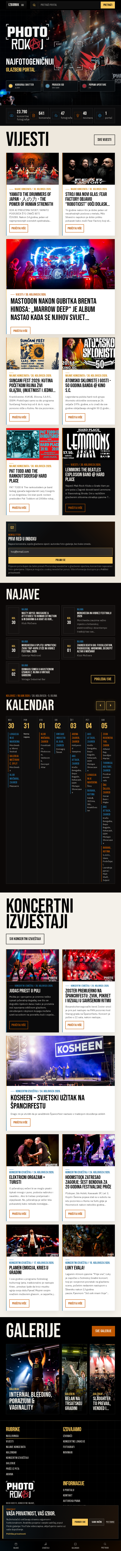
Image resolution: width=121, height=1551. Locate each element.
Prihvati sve (80, 1522)
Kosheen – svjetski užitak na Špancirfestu (48, 1102)
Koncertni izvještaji (17, 1458)
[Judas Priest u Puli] (32, 965)
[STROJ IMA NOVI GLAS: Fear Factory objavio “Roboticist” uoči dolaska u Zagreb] (88, 169)
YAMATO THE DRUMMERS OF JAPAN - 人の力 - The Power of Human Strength (31, 199)
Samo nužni (97, 1522)
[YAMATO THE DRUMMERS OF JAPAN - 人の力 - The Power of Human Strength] (32, 169)
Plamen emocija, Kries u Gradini (28, 1270)
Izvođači (67, 1436)
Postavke (110, 1522)
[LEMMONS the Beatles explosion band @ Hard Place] (88, 444)
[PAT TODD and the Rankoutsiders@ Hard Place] (32, 444)
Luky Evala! (74, 1268)
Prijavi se (60, 560)
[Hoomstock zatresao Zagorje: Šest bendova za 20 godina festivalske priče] (88, 1150)
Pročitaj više (19, 228)
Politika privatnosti (16, 1533)
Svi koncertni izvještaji (25, 939)
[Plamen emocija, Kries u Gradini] (32, 1241)
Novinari (67, 1452)
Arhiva (9, 1474)
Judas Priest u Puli (24, 991)
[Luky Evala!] (88, 1241)
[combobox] (69, 5)
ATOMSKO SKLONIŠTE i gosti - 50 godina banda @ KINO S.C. (88, 386)
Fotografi (69, 1447)
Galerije (10, 1463)
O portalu (68, 1490)
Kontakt (67, 1495)
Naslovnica (12, 1436)
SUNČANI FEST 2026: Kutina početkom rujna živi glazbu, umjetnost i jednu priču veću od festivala (31, 388)
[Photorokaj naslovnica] (27, 37)
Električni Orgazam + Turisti (27, 1179)
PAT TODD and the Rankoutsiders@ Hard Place (28, 476)
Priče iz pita (12, 1469)
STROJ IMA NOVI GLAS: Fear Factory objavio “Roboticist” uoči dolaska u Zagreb (87, 201)
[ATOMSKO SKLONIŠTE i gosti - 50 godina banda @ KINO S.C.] (88, 354)
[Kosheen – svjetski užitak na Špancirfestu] (60, 1061)
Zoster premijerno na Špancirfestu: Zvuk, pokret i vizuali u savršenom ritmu (88, 996)
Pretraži (107, 5)
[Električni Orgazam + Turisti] (32, 1150)
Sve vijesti (104, 139)
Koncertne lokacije (74, 1441)
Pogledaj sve (102, 679)
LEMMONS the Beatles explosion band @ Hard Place (84, 475)
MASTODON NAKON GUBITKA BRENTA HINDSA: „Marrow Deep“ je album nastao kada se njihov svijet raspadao (53, 313)
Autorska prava (71, 1501)
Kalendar (11, 1452)
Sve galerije (103, 1331)
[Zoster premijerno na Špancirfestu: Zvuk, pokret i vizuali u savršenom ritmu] (88, 965)
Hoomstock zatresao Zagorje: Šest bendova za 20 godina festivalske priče (88, 1182)
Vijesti (10, 1441)
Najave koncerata (16, 1447)
